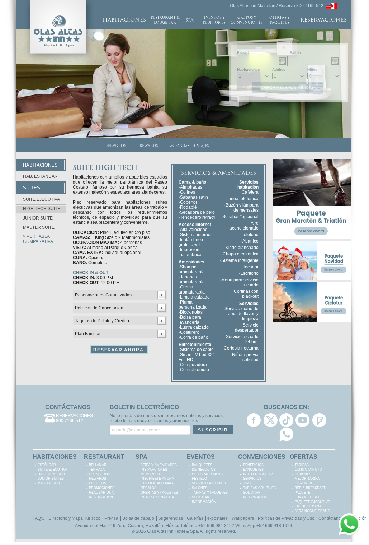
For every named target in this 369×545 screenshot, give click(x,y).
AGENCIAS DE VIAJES (189, 146)
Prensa (111, 518)
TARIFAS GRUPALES (259, 488)
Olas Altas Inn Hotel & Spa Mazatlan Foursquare (319, 420)
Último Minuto (308, 469)
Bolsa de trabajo (138, 518)
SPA (189, 20)
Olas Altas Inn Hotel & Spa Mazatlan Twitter (271, 420)
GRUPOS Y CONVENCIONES (246, 20)
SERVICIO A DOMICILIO (211, 483)
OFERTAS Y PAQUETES (279, 20)
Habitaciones (248, 69)
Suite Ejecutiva (41, 199)
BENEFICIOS (253, 465)
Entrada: (244, 53)
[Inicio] (58, 2)
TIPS (247, 483)
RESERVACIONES (323, 20)
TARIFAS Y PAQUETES (210, 492)
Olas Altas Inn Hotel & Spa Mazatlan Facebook (254, 420)
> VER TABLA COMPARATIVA (38, 239)
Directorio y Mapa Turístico (74, 518)
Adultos (278, 69)
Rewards (97, 478)
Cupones (303, 474)
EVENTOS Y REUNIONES (214, 20)
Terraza (97, 469)
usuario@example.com (136, 430)
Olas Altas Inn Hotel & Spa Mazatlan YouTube (302, 420)
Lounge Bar (100, 474)
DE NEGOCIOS (204, 469)
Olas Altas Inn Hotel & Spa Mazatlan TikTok (286, 420)
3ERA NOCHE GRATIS (312, 511)
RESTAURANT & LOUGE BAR (165, 20)
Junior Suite (38, 218)
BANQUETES (202, 465)
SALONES (199, 488)
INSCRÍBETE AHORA (157, 478)
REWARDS (148, 146)
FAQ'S (38, 518)
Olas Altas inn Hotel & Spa (172, 531)
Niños (312, 69)
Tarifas (302, 465)
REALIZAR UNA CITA (157, 497)
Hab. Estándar (40, 176)
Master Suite (39, 227)
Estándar (47, 465)
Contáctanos (330, 518)
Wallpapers (243, 518)
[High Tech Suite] (331, 5)
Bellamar (98, 465)
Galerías (195, 518)
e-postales (217, 518)
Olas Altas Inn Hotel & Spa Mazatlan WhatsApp (286, 434)
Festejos (97, 483)
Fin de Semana (308, 506)
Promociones (101, 488)
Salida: (296, 53)
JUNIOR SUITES (51, 478)
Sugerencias (170, 518)
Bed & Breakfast (310, 488)
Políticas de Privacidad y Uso (286, 518)
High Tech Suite (41, 208)
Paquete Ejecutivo (312, 502)
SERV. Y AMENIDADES (159, 465)
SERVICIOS (116, 146)
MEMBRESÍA (151, 474)
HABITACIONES (124, 20)
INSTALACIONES (154, 469)
